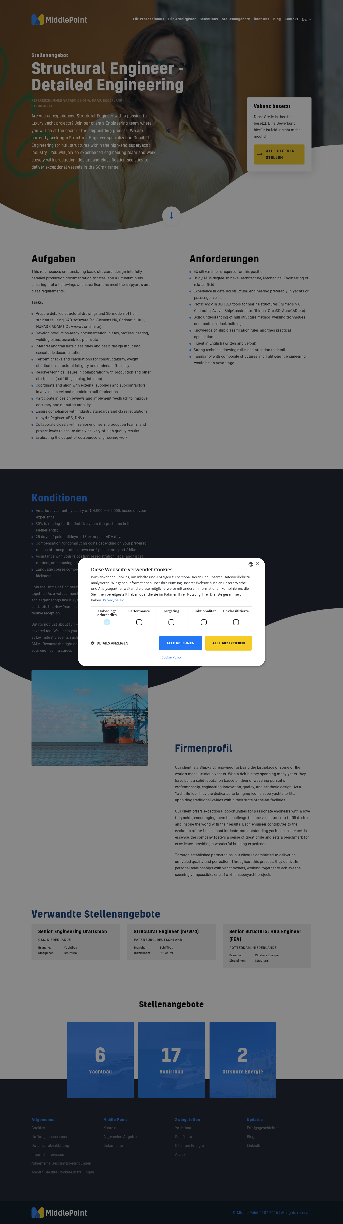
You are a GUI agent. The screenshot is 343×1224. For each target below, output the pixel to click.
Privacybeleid (113, 600)
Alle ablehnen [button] (180, 643)
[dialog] (171, 612)
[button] (109, 643)
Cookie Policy (171, 657)
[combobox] (250, 564)
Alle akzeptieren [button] (228, 643)
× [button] (257, 564)
